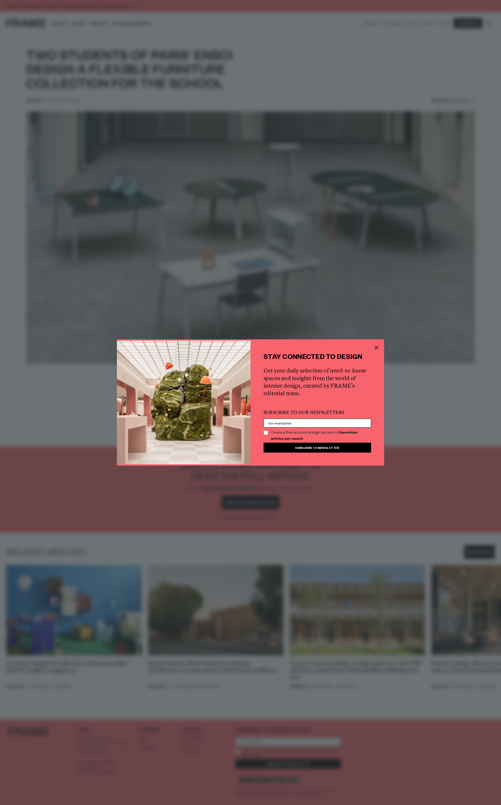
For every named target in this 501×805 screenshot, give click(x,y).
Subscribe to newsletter (317, 447)
